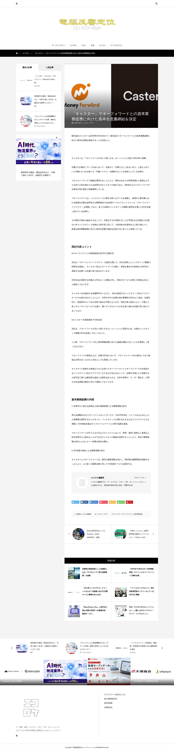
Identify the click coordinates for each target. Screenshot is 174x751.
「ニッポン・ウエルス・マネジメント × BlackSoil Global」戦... (45, 79)
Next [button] (162, 648)
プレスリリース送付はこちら (115, 694)
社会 (92, 45)
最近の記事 (27, 67)
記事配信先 (108, 707)
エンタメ (102, 45)
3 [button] (58, 137)
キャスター (117, 514)
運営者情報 (108, 703)
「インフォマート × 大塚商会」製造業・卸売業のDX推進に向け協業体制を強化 (143, 646)
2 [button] (56, 137)
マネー (83, 45)
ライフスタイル (116, 45)
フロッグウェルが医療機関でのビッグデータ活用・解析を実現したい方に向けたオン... (45, 119)
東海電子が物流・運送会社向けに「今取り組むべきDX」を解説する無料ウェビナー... (45, 99)
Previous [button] (12, 648)
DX (35, 106)
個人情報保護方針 (110, 699)
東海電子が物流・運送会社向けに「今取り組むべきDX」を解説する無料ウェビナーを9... (44, 646)
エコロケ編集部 (86, 514)
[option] (38, 158)
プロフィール (139, 477)
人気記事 (50, 67)
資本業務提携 (138, 514)
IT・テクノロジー (58, 45)
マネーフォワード (127, 514)
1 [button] (54, 137)
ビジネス (73, 45)
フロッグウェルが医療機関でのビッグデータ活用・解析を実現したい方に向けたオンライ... (94, 646)
